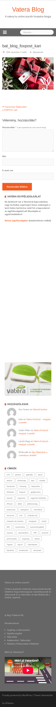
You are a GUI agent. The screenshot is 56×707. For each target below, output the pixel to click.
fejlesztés (35, 486)
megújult (32, 521)
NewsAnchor (47, 695)
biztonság (21, 480)
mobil (44, 521)
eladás (42, 480)
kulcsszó (10, 515)
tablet (37, 539)
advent (18, 474)
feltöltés (10, 492)
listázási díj (32, 515)
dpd (32, 480)
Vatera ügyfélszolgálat (16, 220)
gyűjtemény (36, 492)
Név (4, 156)
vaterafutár (32, 544)
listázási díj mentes (15, 521)
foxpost (22, 492)
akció (40, 474)
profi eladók (12, 539)
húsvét (9, 498)
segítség (25, 539)
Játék (20, 504)
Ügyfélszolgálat (14, 633)
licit (20, 515)
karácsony (11, 509)
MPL (8, 527)
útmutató (37, 550)
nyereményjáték (37, 527)
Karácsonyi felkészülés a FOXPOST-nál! (14, 108)
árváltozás (23, 550)
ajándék (29, 474)
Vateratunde (38, 52)
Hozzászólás (9, 127)
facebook (11, 486)
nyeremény (20, 527)
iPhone (10, 504)
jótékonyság (32, 504)
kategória (25, 509)
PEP (35, 533)
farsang (23, 486)
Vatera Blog (28, 9)
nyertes (10, 533)
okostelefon (23, 533)
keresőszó (38, 509)
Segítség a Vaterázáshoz (18, 630)
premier (45, 533)
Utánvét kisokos (40, 409)
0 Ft (8, 474)
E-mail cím (7, 170)
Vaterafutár (12, 636)
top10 (20, 544)
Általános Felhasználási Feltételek (23, 643)
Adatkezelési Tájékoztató (18, 640)
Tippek (9, 544)
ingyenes (21, 498)
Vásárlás (10, 550)
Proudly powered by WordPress (17, 695)
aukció (9, 480)
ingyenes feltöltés (38, 498)
